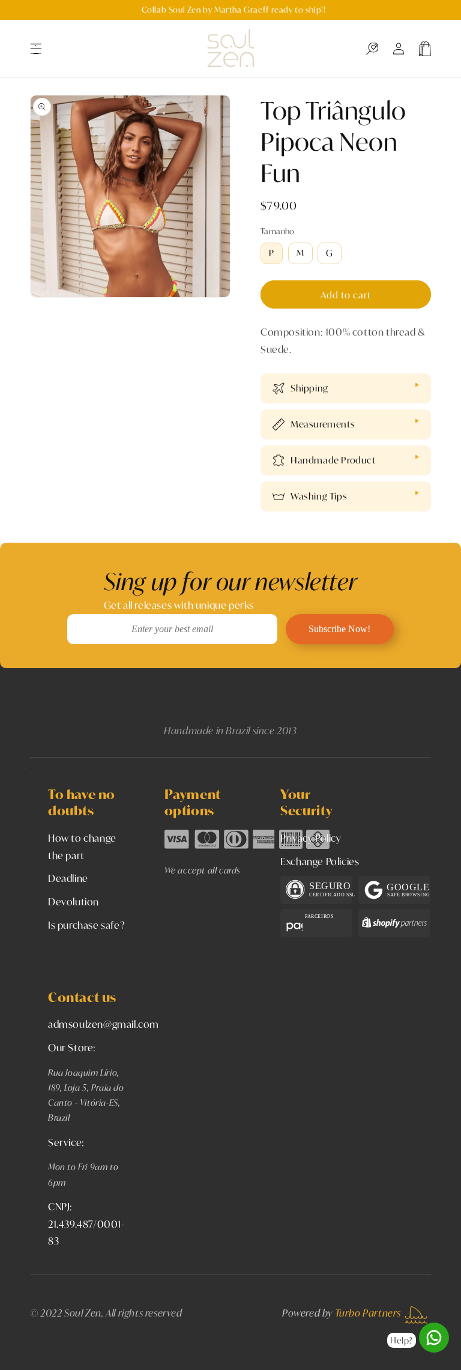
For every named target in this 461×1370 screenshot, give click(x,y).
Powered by (341, 1312)
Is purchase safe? (86, 925)
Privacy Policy (310, 837)
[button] (36, 48)
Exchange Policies (319, 861)
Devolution (73, 901)
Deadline (68, 878)
